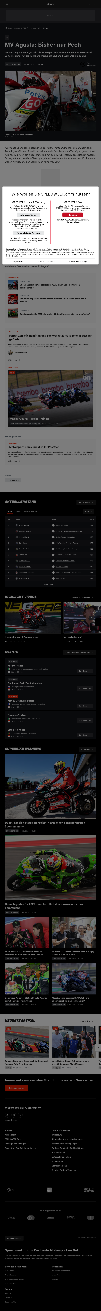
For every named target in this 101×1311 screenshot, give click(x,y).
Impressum (18, 261)
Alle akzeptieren (28, 215)
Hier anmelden (72, 222)
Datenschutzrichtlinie (46, 261)
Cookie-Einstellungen (78, 261)
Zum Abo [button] (73, 215)
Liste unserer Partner (76, 254)
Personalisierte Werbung (28, 233)
